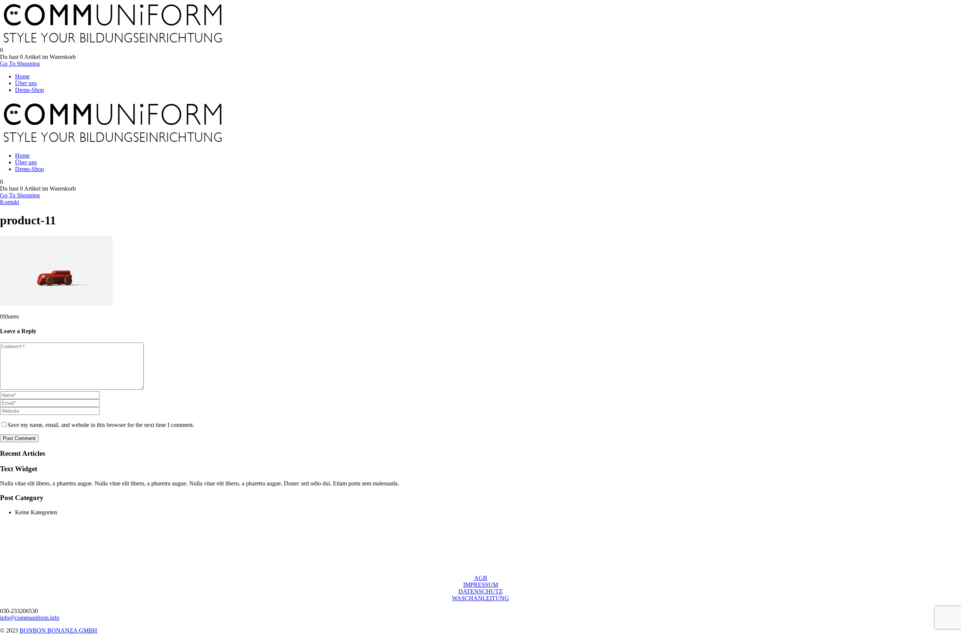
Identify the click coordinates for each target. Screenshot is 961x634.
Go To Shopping (20, 63)
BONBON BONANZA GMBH (58, 630)
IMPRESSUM (480, 584)
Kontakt (9, 202)
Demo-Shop (29, 90)
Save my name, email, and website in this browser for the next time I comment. (101, 425)
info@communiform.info (29, 617)
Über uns (26, 83)
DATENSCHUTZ (480, 591)
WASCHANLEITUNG (480, 598)
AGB (480, 578)
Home (22, 76)
